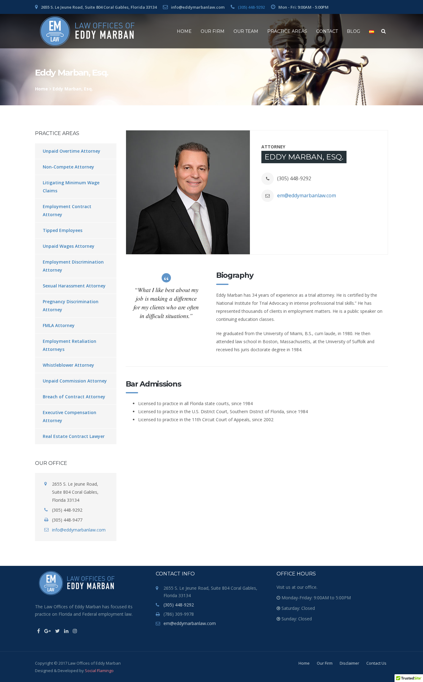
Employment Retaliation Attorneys (69, 345)
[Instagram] (75, 631)
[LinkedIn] (66, 631)
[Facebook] (38, 631)
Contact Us (376, 663)
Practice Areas (287, 31)
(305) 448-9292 (251, 7)
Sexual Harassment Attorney (74, 286)
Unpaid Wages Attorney (68, 246)
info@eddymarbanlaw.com (79, 530)
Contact (327, 31)
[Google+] (47, 631)
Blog (353, 31)
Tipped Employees (62, 230)
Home (184, 31)
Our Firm (213, 31)
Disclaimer (349, 663)
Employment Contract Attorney (67, 210)
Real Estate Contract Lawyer (74, 436)
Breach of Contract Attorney (74, 397)
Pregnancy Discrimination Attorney (70, 306)
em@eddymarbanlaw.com (306, 195)
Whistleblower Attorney (68, 365)
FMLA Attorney (59, 325)
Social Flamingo (99, 670)
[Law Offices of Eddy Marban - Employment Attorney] (87, 31)
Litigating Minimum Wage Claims (71, 187)
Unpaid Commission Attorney (75, 381)
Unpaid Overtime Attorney (71, 151)
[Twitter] (57, 631)
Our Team (245, 31)
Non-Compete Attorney (68, 167)
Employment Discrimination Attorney (73, 266)
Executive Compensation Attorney (69, 416)
